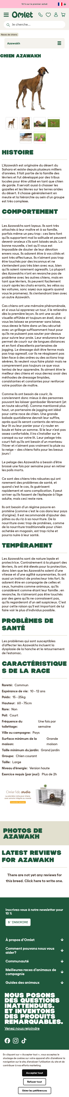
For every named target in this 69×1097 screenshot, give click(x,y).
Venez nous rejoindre (22, 1028)
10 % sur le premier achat (34, 4)
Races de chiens (9, 34)
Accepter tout (34, 1072)
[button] (34, 982)
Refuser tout (34, 1081)
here (37, 881)
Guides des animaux (23, 982)
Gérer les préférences (34, 1090)
